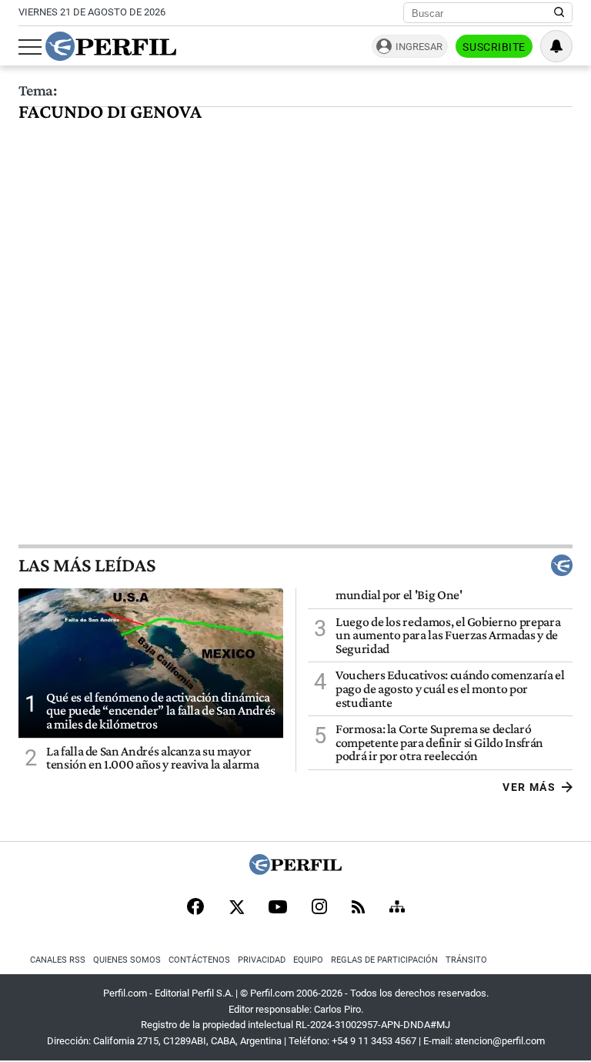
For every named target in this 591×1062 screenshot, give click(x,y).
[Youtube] (278, 908)
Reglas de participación (384, 960)
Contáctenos (199, 960)
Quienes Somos (127, 960)
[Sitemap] (397, 908)
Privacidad (261, 960)
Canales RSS (57, 960)
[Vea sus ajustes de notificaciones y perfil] (556, 46)
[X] (236, 908)
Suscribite (494, 47)
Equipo (308, 960)
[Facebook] (195, 908)
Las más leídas (86, 565)
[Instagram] (319, 908)
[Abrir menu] (30, 47)
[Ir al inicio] (110, 46)
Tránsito (466, 960)
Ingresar (419, 46)
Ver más (529, 787)
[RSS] (358, 908)
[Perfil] (295, 870)
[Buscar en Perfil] (559, 13)
